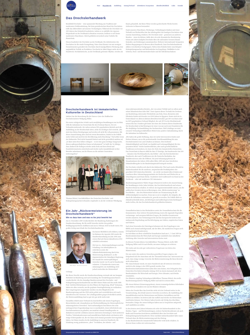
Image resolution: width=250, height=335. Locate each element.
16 (135, 97)
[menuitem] (98, 6)
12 (129, 97)
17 (136, 97)
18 (138, 97)
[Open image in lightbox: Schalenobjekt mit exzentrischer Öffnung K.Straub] (160, 93)
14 (132, 97)
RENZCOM (96, 332)
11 (127, 97)
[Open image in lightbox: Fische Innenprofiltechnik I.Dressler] (107, 93)
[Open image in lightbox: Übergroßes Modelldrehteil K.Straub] (186, 93)
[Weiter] (185, 79)
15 (133, 97)
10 (125, 97)
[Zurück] (65, 79)
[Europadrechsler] (71, 6)
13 (130, 97)
